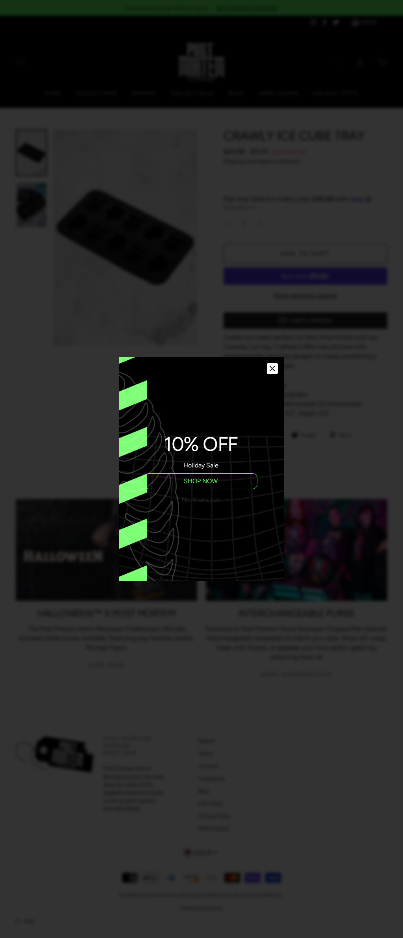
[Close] (272, 368)
